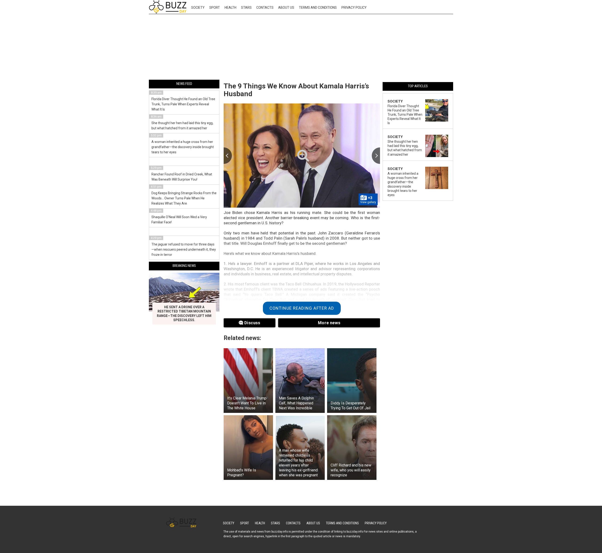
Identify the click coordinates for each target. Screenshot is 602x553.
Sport (214, 7)
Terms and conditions (318, 7)
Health (230, 7)
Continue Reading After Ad (301, 308)
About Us (286, 7)
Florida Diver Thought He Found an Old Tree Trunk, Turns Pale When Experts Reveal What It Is (183, 104)
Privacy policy (354, 7)
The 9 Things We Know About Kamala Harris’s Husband (296, 90)
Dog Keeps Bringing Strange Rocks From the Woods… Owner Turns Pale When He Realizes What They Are (184, 198)
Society (198, 7)
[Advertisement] (301, 47)
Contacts (264, 7)
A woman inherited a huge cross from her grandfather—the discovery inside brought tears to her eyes (182, 147)
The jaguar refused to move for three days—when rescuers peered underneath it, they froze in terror (183, 249)
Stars (246, 7)
